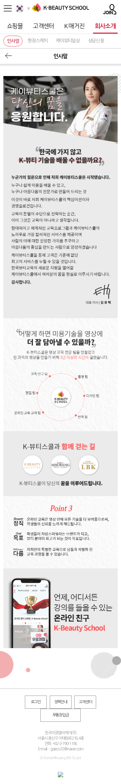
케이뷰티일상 (68, 40)
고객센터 (85, 702)
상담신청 (96, 40)
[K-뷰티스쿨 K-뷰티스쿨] (60, 11)
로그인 (36, 702)
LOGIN (109, 9)
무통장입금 (60, 715)
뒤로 (8, 56)
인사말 (13, 41)
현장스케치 (37, 40)
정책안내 (60, 702)
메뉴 (7, 8)
